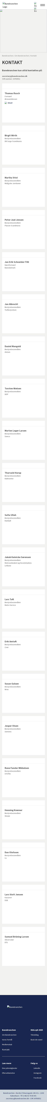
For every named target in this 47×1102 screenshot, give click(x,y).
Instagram (38, 1073)
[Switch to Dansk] (35, 4)
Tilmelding (35, 1035)
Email (10, 103)
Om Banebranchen (9, 1035)
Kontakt (6, 1049)
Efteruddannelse (8, 1073)
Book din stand (36, 1039)
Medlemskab (7, 1044)
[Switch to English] (35, 9)
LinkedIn (37, 1068)
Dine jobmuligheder (9, 1068)
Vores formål (7, 1039)
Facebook (38, 1078)
